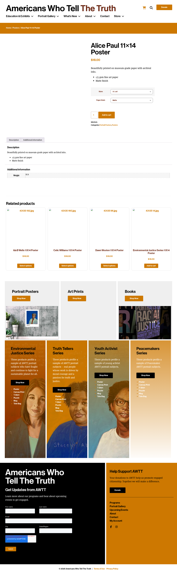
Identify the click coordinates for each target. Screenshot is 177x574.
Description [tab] (14, 140)
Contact (104, 16)
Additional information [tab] (32, 140)
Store (117, 16)
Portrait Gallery (46, 16)
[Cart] (144, 8)
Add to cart (106, 115)
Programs (115, 503)
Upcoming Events (119, 510)
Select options (26, 266)
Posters (16, 28)
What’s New (70, 16)
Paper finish (100, 100)
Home (8, 28)
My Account (116, 521)
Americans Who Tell (61, 8)
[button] (151, 8)
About (88, 16)
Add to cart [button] (151, 266)
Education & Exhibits (18, 16)
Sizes (101, 92)
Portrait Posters (105, 125)
